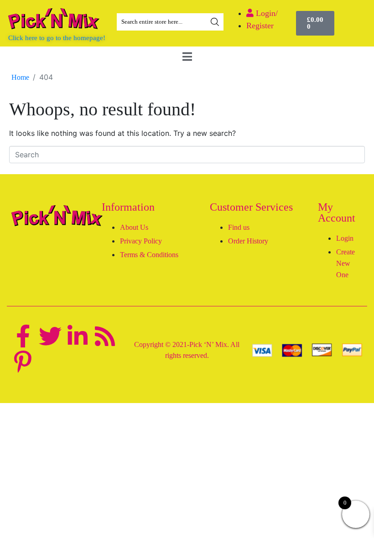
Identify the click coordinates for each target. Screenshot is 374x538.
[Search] (214, 22)
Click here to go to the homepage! (56, 37)
